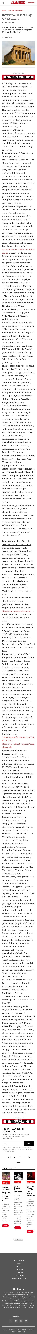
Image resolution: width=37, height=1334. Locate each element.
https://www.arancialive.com (16, 611)
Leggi (5, 1225)
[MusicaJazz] (18, 2)
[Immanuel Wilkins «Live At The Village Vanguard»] (31, 1176)
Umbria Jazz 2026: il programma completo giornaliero (6, 1193)
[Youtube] (26, 1321)
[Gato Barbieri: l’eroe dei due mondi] (18, 1176)
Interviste (30, 1182)
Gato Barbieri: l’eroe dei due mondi (18, 1189)
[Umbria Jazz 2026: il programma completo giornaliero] (6, 1176)
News (4, 10)
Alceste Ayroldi (8, 37)
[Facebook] (15, 1157)
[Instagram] (16, 1321)
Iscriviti (29, 1143)
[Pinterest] (24, 1157)
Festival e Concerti (15, 10)
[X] (19, 1157)
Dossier (17, 1182)
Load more (18, 1239)
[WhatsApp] (29, 1157)
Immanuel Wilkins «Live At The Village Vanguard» (31, 1190)
